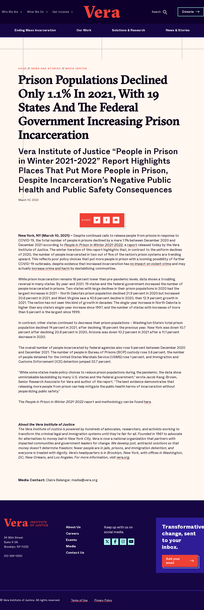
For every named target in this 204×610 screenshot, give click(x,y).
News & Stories (178, 30)
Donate (188, 11)
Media (71, 546)
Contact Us (75, 552)
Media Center (76, 68)
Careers (72, 533)
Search (156, 12)
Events (71, 540)
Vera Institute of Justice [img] (102, 12)
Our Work (83, 30)
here (147, 401)
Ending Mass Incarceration (35, 30)
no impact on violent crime (150, 263)
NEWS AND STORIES (46, 68)
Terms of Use (79, 600)
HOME (22, 68)
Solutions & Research (128, 30)
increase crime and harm (51, 268)
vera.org (123, 457)
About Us (73, 527)
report (132, 244)
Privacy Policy (103, 600)
